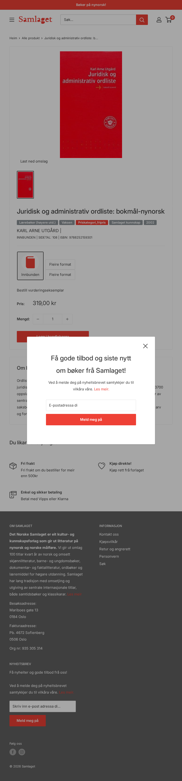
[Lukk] (145, 345)
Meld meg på (91, 419)
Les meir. (101, 389)
